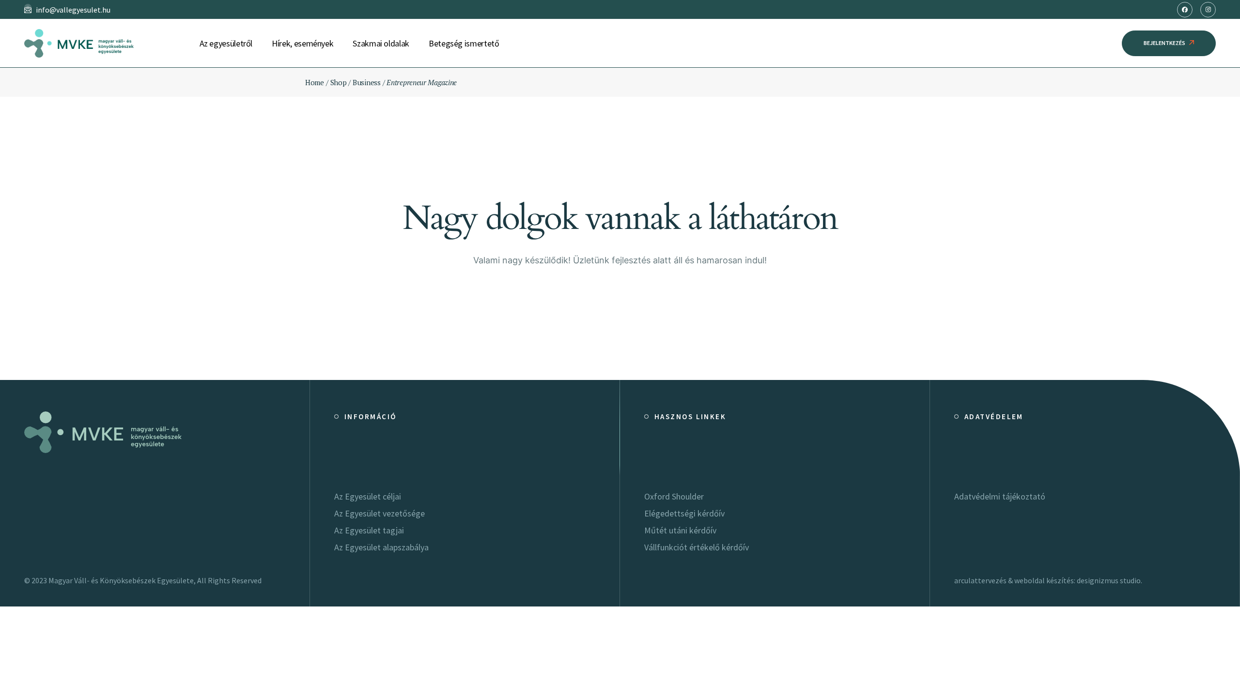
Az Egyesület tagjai (369, 530)
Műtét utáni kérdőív (680, 530)
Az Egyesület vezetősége (379, 513)
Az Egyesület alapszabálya (381, 547)
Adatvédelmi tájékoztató (999, 496)
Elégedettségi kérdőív (684, 513)
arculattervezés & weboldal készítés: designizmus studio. (1048, 580)
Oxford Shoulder (674, 496)
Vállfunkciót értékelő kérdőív (696, 547)
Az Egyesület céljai (367, 496)
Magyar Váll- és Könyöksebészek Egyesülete (121, 580)
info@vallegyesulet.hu (73, 10)
